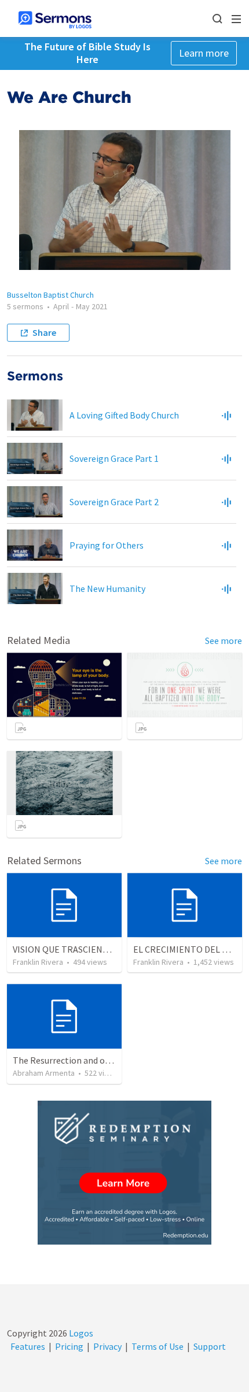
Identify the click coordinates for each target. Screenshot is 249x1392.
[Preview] (226, 415)
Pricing (69, 1346)
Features (27, 1346)
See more (223, 640)
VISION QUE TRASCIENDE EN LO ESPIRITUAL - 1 (107, 949)
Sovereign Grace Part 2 (114, 502)
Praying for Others (106, 545)
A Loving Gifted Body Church (124, 415)
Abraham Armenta (44, 1073)
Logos (80, 1333)
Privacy (107, 1346)
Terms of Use (157, 1346)
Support (209, 1346)
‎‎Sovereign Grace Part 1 (114, 458)
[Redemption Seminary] (124, 1173)
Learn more (204, 53)
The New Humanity (107, 588)
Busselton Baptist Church (50, 295)
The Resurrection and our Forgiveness (87, 1060)
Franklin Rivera (38, 962)
